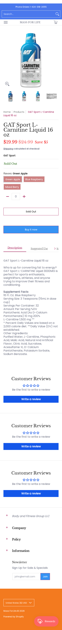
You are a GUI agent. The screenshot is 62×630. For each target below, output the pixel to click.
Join (45, 576)
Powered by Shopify (13, 616)
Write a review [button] (31, 399)
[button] (56, 22)
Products (19, 112)
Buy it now (31, 229)
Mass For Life (30, 22)
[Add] (24, 196)
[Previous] (6, 60)
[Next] (56, 60)
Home (7, 112)
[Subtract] (7, 196)
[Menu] (5, 22)
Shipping (8, 148)
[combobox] (28, 14)
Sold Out (31, 211)
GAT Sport (9, 155)
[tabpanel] (31, 305)
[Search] (57, 14)
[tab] (14, 249)
